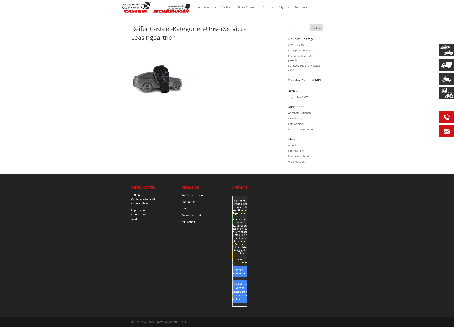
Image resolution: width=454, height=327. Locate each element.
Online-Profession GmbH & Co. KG (167, 322)
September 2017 (298, 97)
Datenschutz (138, 214)
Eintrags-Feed (296, 150)
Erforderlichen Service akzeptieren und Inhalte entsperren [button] (239, 291)
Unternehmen (204, 7)
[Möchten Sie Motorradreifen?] (446, 79)
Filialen (226, 7)
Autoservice (302, 7)
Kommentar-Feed (298, 156)
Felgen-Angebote (298, 118)
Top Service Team (192, 195)
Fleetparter (188, 201)
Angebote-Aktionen (299, 113)
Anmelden (294, 145)
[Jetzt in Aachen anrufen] (446, 117)
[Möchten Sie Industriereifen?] (446, 93)
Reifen (266, 7)
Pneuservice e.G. (191, 215)
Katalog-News (296, 124)
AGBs (134, 218)
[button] (8, 319)
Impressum (138, 210)
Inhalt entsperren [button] (240, 271)
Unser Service (246, 7)
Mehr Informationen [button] (239, 261)
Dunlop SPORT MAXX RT (302, 50)
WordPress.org (297, 161)
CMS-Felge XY (296, 45)
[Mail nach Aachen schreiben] (446, 131)
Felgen (282, 7)
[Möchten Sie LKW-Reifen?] (446, 65)
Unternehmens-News (301, 129)
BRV (184, 208)
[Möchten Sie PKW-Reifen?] (446, 50)
